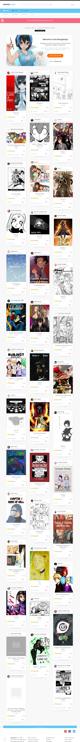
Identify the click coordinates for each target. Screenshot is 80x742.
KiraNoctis (11, 532)
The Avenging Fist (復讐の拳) (19, 300)
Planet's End (38, 500)
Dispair (39, 382)
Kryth (59, 168)
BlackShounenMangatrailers (19, 129)
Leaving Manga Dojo (39, 285)
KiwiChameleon (12, 579)
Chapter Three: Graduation (16, 333)
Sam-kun (58, 353)
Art (39, 582)
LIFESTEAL (37, 119)
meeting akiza (39, 531)
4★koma (36, 598)
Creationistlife (59, 256)
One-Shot (16, 617)
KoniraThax (58, 602)
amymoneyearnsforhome (37, 203)
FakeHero (58, 160)
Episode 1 (63, 248)
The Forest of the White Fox (66, 313)
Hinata (36, 72)
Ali (56, 555)
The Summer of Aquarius (41, 548)
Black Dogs (61, 411)
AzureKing (34, 539)
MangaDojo (11, 121)
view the (55, 61)
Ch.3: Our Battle (16, 194)
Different (63, 297)
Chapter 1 (63, 152)
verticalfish (34, 111)
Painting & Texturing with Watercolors (63, 546)
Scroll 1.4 (63, 199)
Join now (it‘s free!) (55, 55)
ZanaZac (34, 492)
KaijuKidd (11, 341)
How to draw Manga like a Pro (20, 72)
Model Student (62, 264)
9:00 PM (39, 236)
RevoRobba (35, 390)
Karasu (60, 119)
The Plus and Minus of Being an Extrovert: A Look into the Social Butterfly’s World (16, 710)
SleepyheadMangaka (61, 707)
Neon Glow (14, 446)
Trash (10, 292)
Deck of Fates (62, 215)
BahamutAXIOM (59, 403)
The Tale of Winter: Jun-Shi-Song (20, 587)
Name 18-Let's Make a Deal (63, 395)
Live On (13, 395)
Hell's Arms (14, 493)
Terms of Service (68, 739)
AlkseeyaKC (12, 485)
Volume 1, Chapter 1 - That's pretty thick (39, 144)
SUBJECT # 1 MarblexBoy (16, 379)
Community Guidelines (33, 739)
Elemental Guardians (17, 163)
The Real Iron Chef (39, 449)
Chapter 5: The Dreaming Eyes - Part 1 (63, 648)
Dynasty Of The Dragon (65, 665)
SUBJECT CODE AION (17, 349)
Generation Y (38, 252)
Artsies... (39, 618)
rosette (10, 386)
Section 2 (63, 446)
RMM (10, 202)
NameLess (61, 361)
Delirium (60, 563)
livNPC (36, 162)
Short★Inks (14, 541)
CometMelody (35, 590)
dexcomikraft (59, 657)
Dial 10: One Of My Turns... (63, 594)
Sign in (72, 4)
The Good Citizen (16, 633)
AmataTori (34, 674)
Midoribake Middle (63, 72)
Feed (7, 10)
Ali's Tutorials (62, 511)
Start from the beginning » (16, 109)
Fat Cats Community (40, 634)
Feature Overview (32, 737)
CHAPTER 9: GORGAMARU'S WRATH (63, 698)
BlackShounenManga (14, 154)
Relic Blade (37, 399)
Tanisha (57, 305)
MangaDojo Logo (50, 737)
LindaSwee (11, 719)
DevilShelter (35, 244)
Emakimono (14, 251)
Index (16, 10)
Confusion (39, 334)
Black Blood (37, 301)
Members (26, 10)
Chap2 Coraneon (16, 477)
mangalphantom (12, 438)
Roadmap (48, 739)
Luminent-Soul (59, 454)
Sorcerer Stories (62, 462)
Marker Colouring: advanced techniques (16, 570)
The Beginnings (16, 284)
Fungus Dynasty (39, 350)
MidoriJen (34, 153)
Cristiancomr (12, 243)
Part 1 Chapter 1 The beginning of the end (16, 658)
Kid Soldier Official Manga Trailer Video (16, 145)
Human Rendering (16, 210)
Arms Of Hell (16, 524)
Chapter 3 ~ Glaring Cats (39, 667)
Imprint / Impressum (69, 737)
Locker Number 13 (63, 103)
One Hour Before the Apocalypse (44, 211)
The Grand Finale (39, 194)
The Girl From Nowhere (39, 433)
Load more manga (40, 728)
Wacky (57, 111)
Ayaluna (34, 293)
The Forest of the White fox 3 (63, 345)
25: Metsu (39, 103)
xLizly (57, 503)
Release (16, 235)
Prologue (63, 495)
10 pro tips (16, 113)
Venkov (10, 667)
